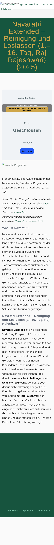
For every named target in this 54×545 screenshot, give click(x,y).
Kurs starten (26, 151)
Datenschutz (43, 510)
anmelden (19, 212)
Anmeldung (12, 510)
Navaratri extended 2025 (29, 221)
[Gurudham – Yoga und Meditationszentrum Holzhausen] (27, 7)
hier (46, 203)
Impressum (27, 510)
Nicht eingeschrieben (27, 105)
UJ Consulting (29, 503)
